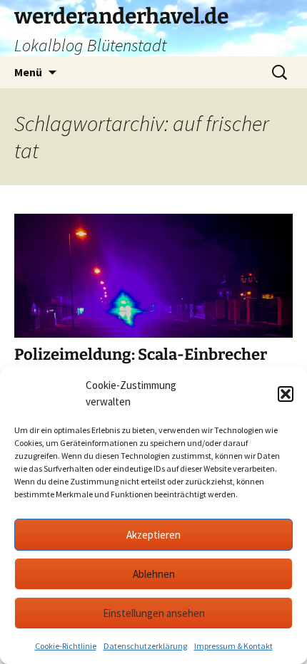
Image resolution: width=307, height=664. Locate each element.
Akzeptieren (153, 534)
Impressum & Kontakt (233, 645)
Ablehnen (154, 574)
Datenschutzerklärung (145, 645)
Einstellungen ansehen (154, 613)
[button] (285, 394)
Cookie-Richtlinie (65, 645)
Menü (28, 72)
